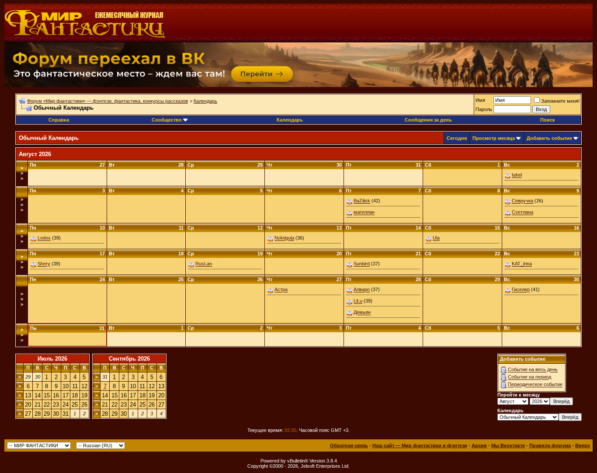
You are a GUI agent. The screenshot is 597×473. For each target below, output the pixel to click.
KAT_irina (522, 264)
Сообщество (167, 119)
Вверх (582, 445)
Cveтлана (522, 212)
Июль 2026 (52, 358)
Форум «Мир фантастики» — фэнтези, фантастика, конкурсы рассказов (107, 101)
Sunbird (362, 264)
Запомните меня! (560, 101)
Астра (281, 289)
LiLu (358, 301)
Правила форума (550, 445)
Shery (44, 264)
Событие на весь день (533, 369)
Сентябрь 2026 (129, 358)
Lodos (44, 238)
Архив (479, 445)
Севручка (522, 201)
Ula (436, 238)
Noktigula (284, 238)
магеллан (364, 212)
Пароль (484, 109)
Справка (59, 119)
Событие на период (529, 377)
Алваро (362, 289)
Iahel (517, 175)
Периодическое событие (535, 384)
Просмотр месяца (493, 138)
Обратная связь (349, 445)
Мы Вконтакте (508, 445)
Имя (480, 100)
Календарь (205, 101)
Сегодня (457, 138)
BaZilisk (362, 201)
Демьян (362, 312)
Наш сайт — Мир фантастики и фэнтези (419, 445)
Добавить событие (549, 138)
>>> (22, 173)
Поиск (547, 119)
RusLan (203, 264)
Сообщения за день (428, 119)
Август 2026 (35, 154)
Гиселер (521, 289)
